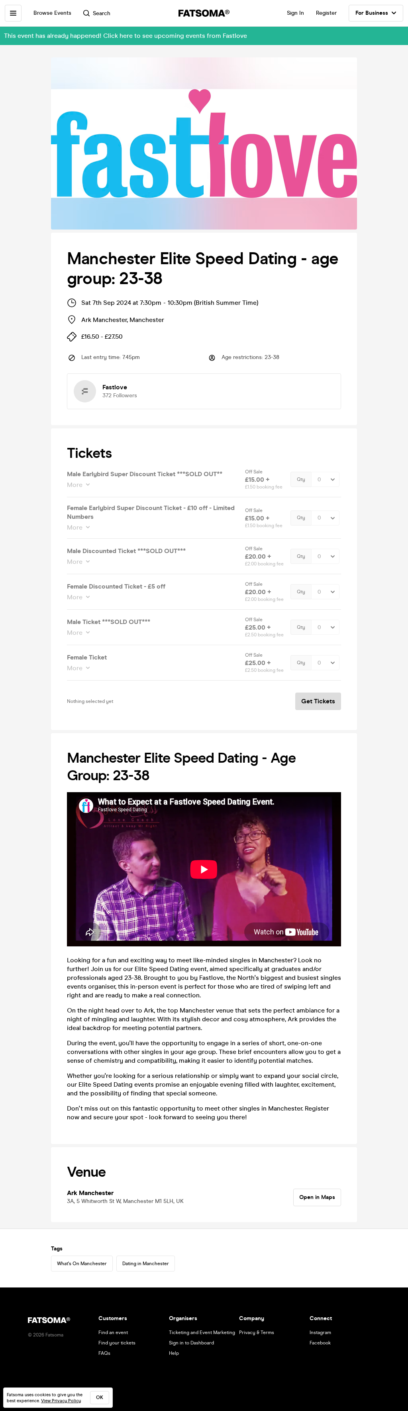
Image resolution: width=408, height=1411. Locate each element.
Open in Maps (317, 1197)
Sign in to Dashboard (191, 1343)
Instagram (320, 1332)
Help (174, 1353)
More (74, 485)
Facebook (320, 1343)
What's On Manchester (82, 1263)
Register (326, 13)
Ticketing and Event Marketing (202, 1332)
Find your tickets (116, 1343)
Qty (301, 479)
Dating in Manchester (145, 1263)
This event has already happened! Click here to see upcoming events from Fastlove (125, 35)
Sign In (295, 13)
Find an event (113, 1332)
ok (99, 1397)
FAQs (104, 1353)
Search (101, 13)
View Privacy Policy (61, 1400)
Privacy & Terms (256, 1332)
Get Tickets (318, 701)
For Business (371, 13)
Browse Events (52, 13)
